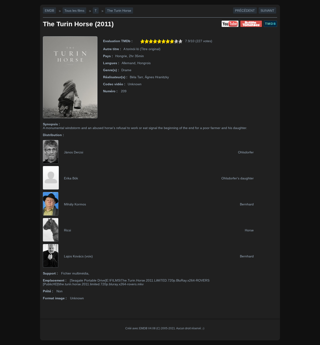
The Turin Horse (119, 10)
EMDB (49, 10)
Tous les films (74, 10)
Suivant (267, 10)
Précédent (245, 10)
